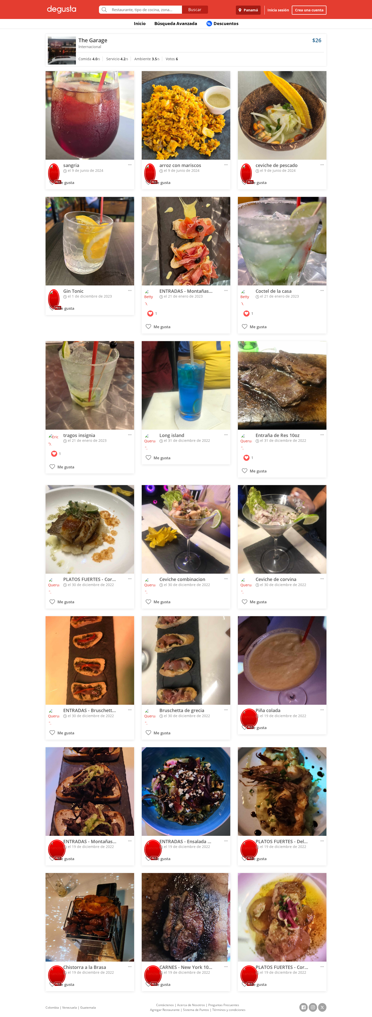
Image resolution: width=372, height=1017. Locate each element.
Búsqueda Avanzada (175, 23)
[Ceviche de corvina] (282, 529)
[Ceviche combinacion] (186, 529)
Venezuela (69, 1007)
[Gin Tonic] (90, 241)
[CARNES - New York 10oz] (186, 917)
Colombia (52, 1007)
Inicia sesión (278, 10)
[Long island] (186, 385)
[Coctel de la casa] (282, 241)
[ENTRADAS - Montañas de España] (186, 241)
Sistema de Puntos (196, 1010)
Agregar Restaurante (165, 1010)
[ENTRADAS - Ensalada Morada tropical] (186, 791)
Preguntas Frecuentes (223, 1005)
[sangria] (90, 115)
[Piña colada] (282, 660)
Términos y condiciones (228, 1010)
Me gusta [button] (65, 182)
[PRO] (53, 169)
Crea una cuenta (309, 10)
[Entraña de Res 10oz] (282, 385)
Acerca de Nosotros (191, 1005)
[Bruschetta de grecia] (186, 660)
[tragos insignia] (90, 385)
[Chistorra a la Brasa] (90, 917)
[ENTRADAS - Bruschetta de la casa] (90, 660)
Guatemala (88, 1007)
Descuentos (222, 23)
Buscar (194, 9)
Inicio (140, 23)
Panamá (250, 10)
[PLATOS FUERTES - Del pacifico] (282, 791)
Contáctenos (165, 1005)
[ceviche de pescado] (282, 115)
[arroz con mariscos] (186, 115)
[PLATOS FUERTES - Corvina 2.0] (90, 529)
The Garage (92, 40)
